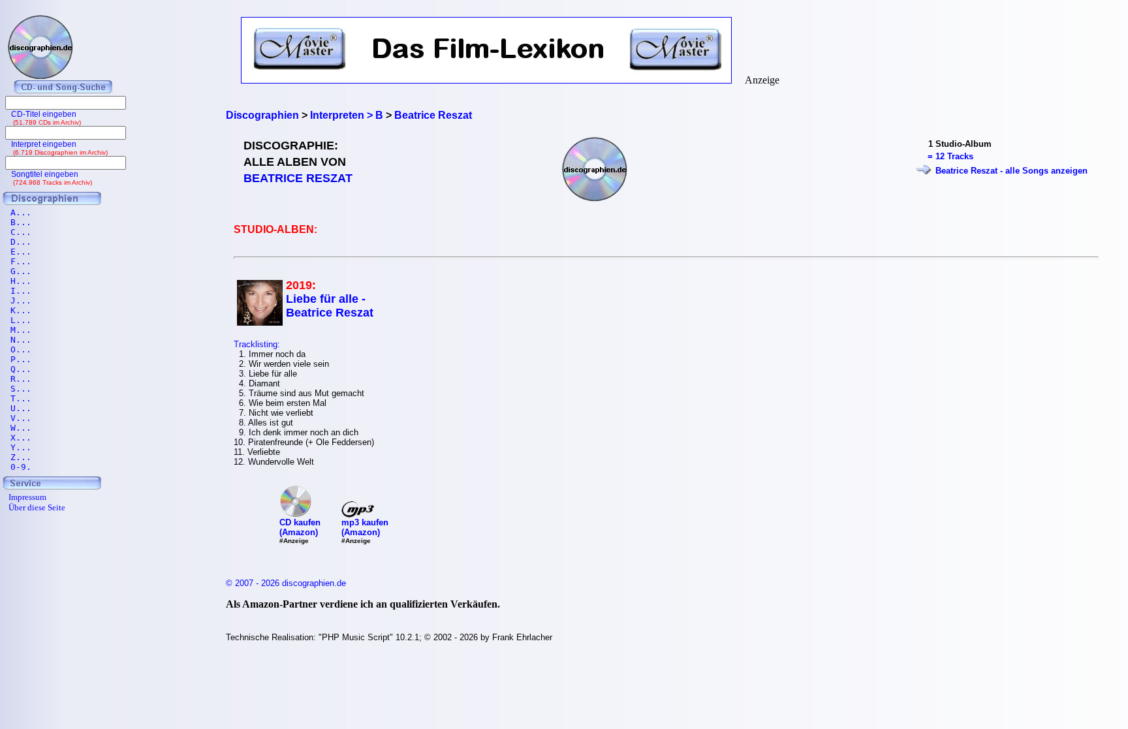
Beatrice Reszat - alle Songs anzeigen (1011, 171)
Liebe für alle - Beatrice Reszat (329, 305)
